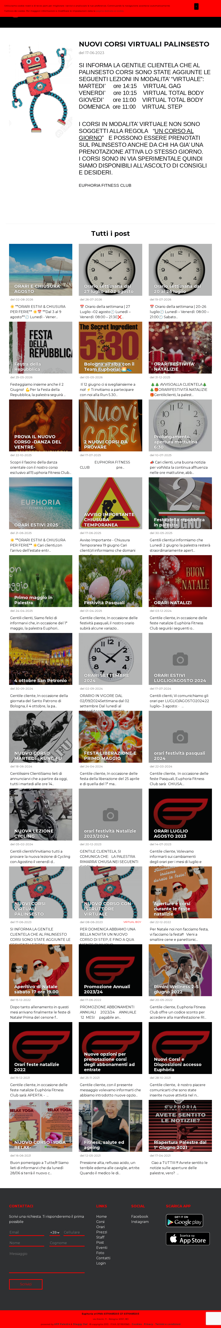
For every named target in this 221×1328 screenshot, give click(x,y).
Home (101, 1217)
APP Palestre (62, 1324)
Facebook (139, 1217)
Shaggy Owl (80, 1324)
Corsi (100, 1222)
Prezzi (101, 1232)
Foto (100, 1253)
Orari (100, 1227)
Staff (100, 1237)
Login (101, 1263)
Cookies (137, 1324)
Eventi (101, 1248)
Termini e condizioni (167, 1324)
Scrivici (26, 1284)
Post (100, 1242)
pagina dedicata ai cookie (110, 11)
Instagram (140, 1222)
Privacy (148, 1324)
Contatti (103, 1258)
